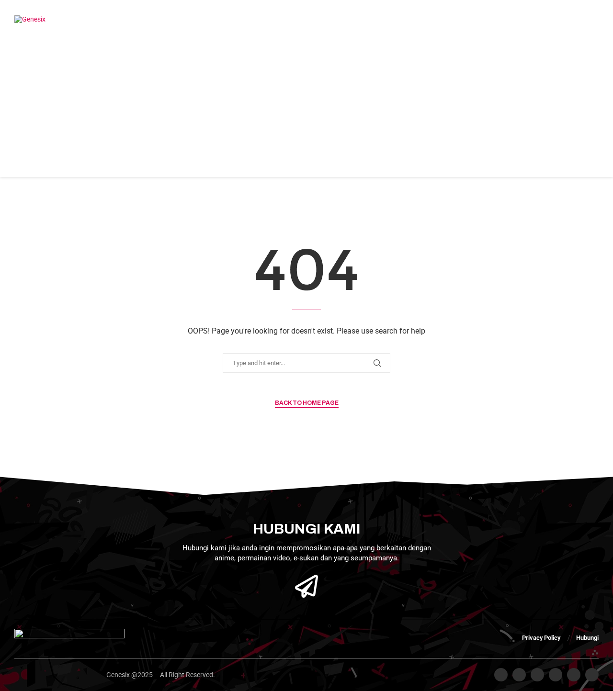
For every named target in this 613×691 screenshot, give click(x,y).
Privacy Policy (541, 637)
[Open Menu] (588, 19)
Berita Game (163, 19)
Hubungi (339, 19)
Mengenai (111, 19)
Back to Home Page (307, 403)
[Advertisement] (306, 110)
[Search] (518, 19)
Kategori (289, 19)
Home (69, 19)
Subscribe (553, 19)
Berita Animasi (229, 19)
